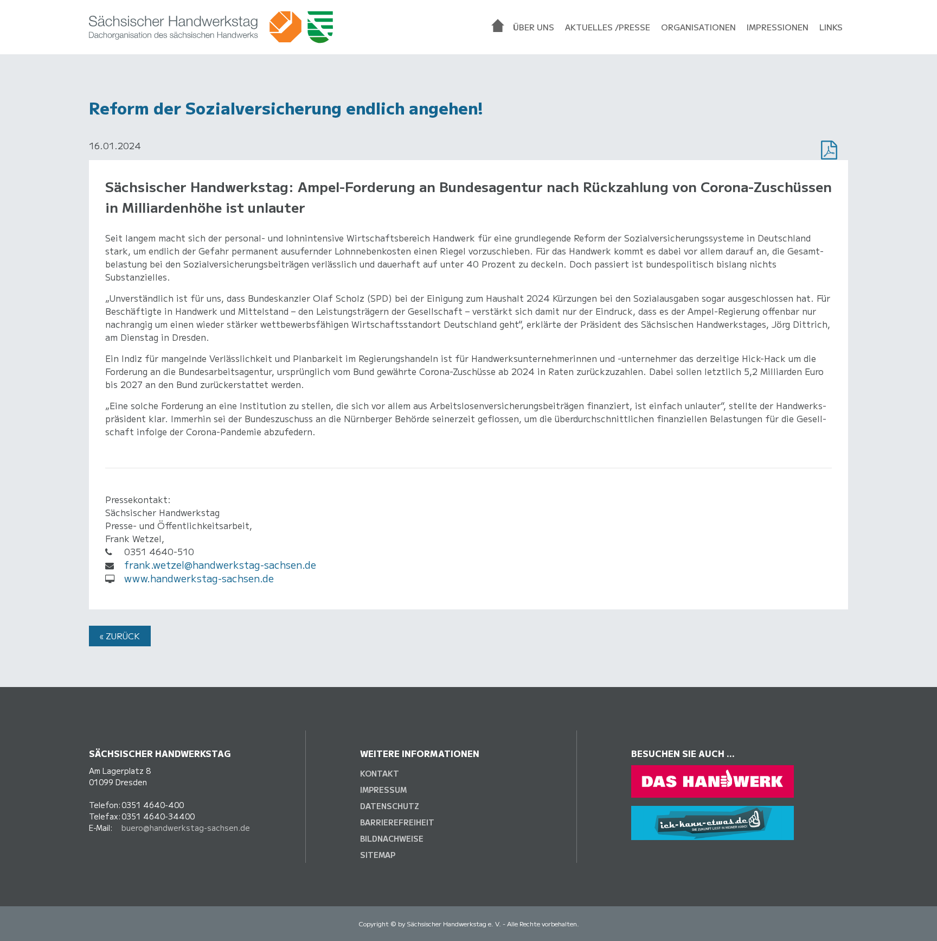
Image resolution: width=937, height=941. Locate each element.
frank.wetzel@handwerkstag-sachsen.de (220, 564)
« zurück (120, 635)
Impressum (383, 789)
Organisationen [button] (698, 27)
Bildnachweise (391, 838)
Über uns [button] (533, 27)
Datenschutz (389, 805)
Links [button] (831, 27)
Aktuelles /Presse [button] (607, 27)
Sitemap (377, 854)
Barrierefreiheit (397, 822)
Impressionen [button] (777, 27)
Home (499, 27)
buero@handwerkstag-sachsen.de (185, 827)
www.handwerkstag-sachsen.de (199, 578)
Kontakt (379, 773)
